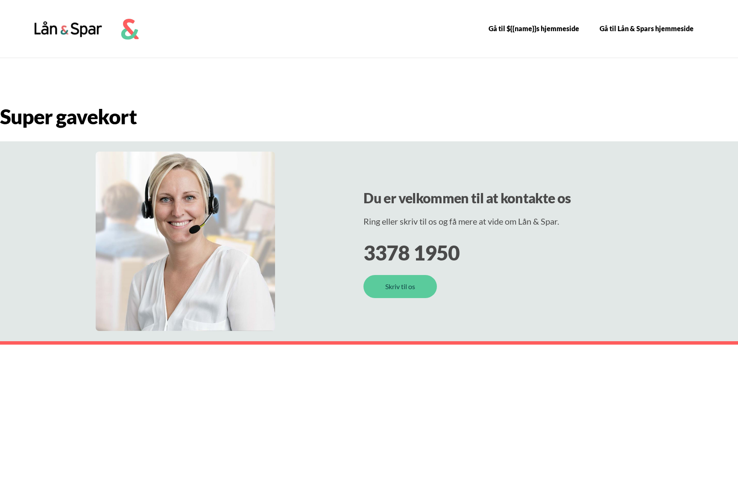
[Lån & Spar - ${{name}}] (68, 29)
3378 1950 (411, 252)
